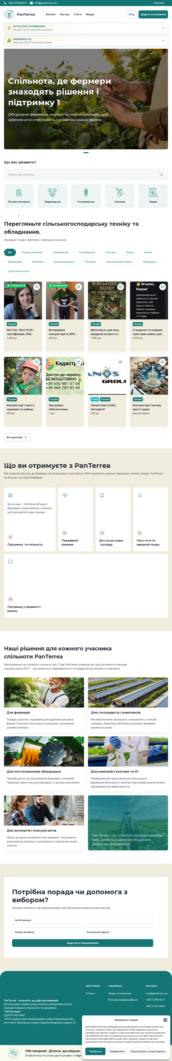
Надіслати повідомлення (82, 943)
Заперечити (117, 1051)
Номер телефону (24, 932)
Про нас (65, 14)
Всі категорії (14, 437)
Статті (78, 14)
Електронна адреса (98, 932)
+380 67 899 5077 (155, 999)
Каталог (51, 14)
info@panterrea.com (157, 993)
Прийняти (95, 1051)
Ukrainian (159, 3)
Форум (90, 14)
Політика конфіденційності (123, 999)
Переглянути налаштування (148, 1051)
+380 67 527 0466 (155, 1006)
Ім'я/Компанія (23, 920)
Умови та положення (119, 993)
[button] (165, 1020)
